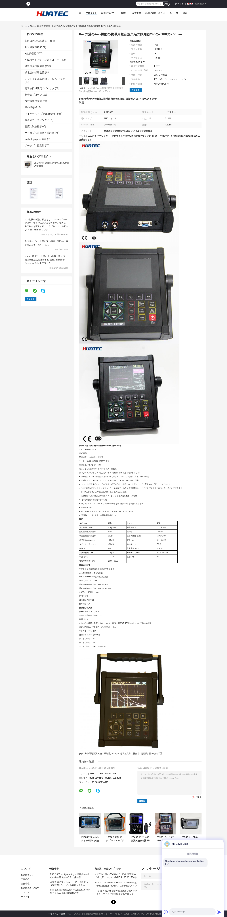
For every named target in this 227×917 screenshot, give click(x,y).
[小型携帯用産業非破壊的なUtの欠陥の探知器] (28, 164)
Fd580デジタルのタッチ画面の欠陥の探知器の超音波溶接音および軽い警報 (90, 839)
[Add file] (166, 912)
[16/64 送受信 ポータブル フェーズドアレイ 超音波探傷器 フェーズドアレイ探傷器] (115, 823)
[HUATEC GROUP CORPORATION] (52, 13)
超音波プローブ (33, 94)
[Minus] (219, 844)
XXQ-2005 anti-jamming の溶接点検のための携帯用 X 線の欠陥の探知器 (70, 876)
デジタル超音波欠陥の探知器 (125, 753)
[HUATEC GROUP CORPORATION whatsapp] (37, 291)
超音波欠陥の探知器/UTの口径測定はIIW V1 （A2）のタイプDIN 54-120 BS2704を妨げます (117, 876)
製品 (32, 26)
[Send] (219, 912)
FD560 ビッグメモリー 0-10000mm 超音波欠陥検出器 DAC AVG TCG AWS (165, 839)
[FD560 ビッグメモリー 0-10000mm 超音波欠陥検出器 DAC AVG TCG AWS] (165, 823)
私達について (107, 13)
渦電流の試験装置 (34, 72)
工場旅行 (123, 13)
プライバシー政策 (56, 914)
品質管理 (136, 13)
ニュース (174, 13)
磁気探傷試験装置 (34, 66)
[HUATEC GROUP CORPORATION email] (28, 291)
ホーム (24, 26)
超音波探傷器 (43, 26)
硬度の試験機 (32, 126)
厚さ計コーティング (36, 120)
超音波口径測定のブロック (39, 88)
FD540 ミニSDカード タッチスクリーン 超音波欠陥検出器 (190, 839)
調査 (166, 4)
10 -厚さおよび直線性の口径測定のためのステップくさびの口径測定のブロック (117, 892)
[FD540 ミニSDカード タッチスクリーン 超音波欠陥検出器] (191, 823)
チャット (179, 3)
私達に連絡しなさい (155, 13)
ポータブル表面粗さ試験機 (39, 132)
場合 (185, 13)
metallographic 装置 (35, 139)
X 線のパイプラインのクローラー (43, 59)
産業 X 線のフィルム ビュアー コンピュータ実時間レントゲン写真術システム (70, 883)
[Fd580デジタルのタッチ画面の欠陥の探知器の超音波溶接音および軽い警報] (90, 823)
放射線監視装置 (33, 101)
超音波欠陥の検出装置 (151, 753)
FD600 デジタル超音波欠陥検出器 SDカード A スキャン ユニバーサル (140, 839)
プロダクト (91, 13)
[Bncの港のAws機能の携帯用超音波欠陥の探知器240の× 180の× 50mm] (100, 58)
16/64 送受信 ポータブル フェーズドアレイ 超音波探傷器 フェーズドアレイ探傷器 (115, 839)
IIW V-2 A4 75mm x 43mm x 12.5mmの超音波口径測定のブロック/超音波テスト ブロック (117, 884)
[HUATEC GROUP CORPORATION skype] (45, 291)
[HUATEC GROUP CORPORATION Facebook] (28, 4)
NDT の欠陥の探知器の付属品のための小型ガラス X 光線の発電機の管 (70, 891)
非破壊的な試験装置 (36, 40)
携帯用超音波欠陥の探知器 (97, 753)
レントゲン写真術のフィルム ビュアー (46, 78)
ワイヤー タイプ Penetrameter (42, 113)
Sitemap (25, 896)
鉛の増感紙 (31, 107)
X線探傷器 (30, 53)
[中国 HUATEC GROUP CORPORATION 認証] (33, 193)
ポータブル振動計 (34, 145)
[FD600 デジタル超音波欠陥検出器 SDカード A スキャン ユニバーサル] (140, 823)
